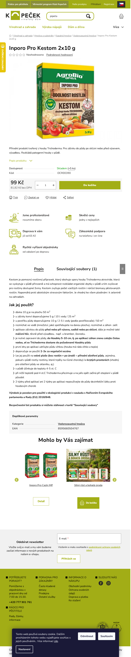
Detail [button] (39, 501)
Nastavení (23, 649)
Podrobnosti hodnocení (58, 55)
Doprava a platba (77, 597)
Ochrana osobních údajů (78, 591)
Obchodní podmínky (79, 586)
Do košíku (88, 185)
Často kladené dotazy (46, 587)
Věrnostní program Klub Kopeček (48, 4)
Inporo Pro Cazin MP (40, 485)
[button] (40, 500)
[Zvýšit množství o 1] (52, 185)
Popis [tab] (38, 268)
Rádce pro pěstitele (17, 4)
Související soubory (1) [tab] (75, 268)
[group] (40, 479)
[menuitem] (21, 27)
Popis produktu (16, 160)
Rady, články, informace (15, 618)
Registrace (108, 4)
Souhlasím (105, 636)
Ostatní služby (46, 597)
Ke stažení (73, 600)
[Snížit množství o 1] (36, 185)
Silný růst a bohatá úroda (87, 485)
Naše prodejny (78, 4)
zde (55, 641)
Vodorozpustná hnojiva (70, 424)
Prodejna (43, 593)
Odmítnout (85, 636)
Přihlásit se (67, 558)
